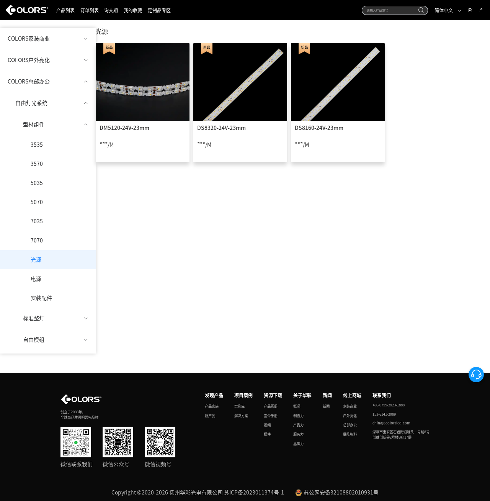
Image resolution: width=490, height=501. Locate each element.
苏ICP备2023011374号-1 (254, 492)
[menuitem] (48, 38)
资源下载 (273, 395)
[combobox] (395, 10)
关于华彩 (302, 395)
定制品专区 (159, 10)
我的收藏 (133, 10)
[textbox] (391, 10)
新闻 (327, 395)
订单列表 (89, 10)
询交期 (111, 10)
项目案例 (243, 395)
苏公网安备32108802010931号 (341, 492)
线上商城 (352, 395)
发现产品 (214, 395)
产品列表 (65, 10)
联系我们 (381, 395)
